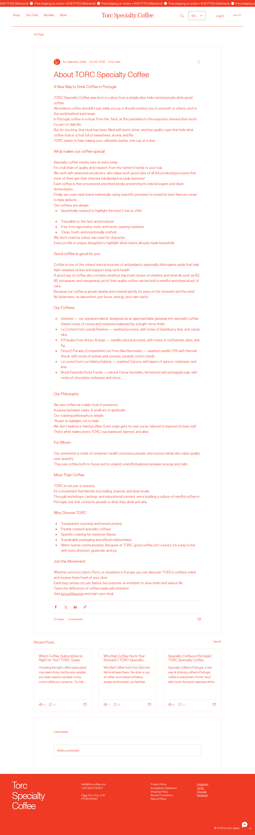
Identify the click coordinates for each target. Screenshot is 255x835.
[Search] (182, 16)
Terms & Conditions (162, 795)
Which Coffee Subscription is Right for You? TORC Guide (60, 658)
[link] (239, 15)
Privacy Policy (158, 784)
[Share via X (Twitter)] (65, 607)
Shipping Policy (159, 791)
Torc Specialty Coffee (127, 15)
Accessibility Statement (164, 788)
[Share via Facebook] (56, 607)
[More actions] (198, 62)
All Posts (39, 34)
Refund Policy (158, 798)
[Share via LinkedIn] (75, 607)
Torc (19, 785)
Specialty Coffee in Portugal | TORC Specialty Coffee (190, 658)
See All (217, 641)
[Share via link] (85, 607)
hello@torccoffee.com (93, 784)
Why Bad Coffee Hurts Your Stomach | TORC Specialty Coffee (124, 658)
